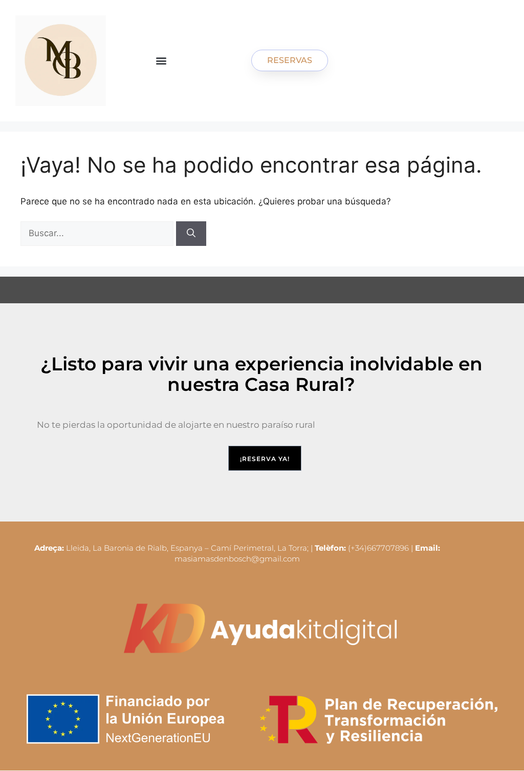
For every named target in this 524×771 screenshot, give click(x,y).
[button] (161, 60)
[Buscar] (191, 233)
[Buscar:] (98, 233)
